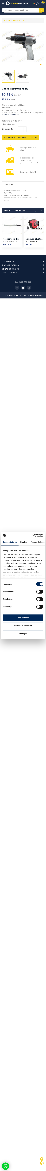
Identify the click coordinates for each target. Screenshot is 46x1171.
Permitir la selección (23, 626)
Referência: (7, 121)
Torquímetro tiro (11, 239)
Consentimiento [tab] (10, 542)
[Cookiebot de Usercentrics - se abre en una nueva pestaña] (32, 535)
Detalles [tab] (23, 542)
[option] (8, 77)
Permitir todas (23, 618)
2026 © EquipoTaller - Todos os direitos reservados (23, 295)
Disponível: (7, 124)
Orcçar (34, 137)
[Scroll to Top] (42, 1163)
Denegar (23, 634)
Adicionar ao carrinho (15, 137)
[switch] (39, 592)
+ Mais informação (10, 114)
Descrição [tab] (9, 184)
